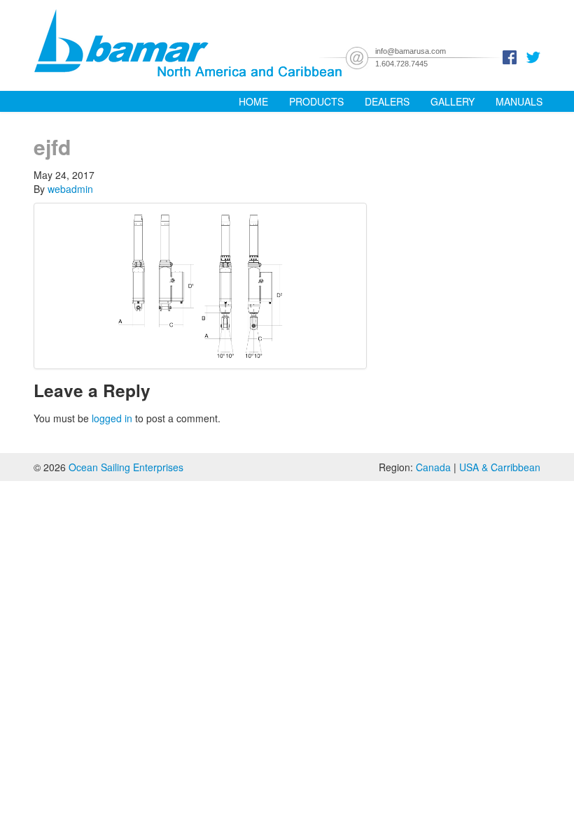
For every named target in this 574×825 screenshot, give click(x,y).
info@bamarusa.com (410, 51)
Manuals (519, 101)
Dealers (387, 101)
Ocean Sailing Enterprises (126, 467)
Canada (433, 467)
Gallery (452, 101)
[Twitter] (533, 56)
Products (316, 101)
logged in (112, 418)
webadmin (70, 189)
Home (253, 101)
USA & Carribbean (499, 467)
